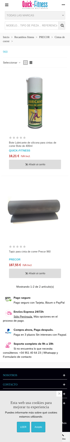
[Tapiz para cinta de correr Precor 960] (35, 212)
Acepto (38, 427)
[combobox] (35, 15)
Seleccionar (10, 62)
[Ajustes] (63, 4)
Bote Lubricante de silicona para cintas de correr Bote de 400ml (32, 144)
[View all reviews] (35, 138)
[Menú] (6, 4)
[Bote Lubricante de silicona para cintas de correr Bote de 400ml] (35, 103)
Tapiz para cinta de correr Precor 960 (30, 251)
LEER (23, 427)
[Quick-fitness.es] (35, 4)
